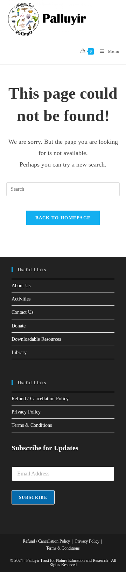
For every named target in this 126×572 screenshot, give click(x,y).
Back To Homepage (63, 217)
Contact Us (22, 312)
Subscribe (33, 497)
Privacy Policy (26, 412)
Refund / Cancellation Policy (40, 398)
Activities (21, 299)
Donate (19, 326)
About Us (21, 285)
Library (19, 352)
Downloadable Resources (36, 339)
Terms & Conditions (32, 425)
